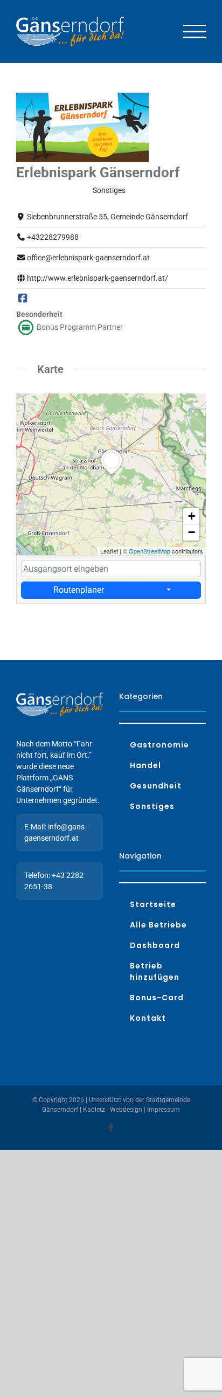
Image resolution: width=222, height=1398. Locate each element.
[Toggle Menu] (194, 31)
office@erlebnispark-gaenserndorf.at (88, 257)
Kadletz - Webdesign (112, 1109)
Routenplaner (78, 590)
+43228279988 (53, 237)
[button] (111, 474)
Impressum (163, 1109)
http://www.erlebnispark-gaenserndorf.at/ (97, 278)
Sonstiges (109, 190)
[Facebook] (22, 298)
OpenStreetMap (149, 550)
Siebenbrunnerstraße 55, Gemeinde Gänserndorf (107, 216)
